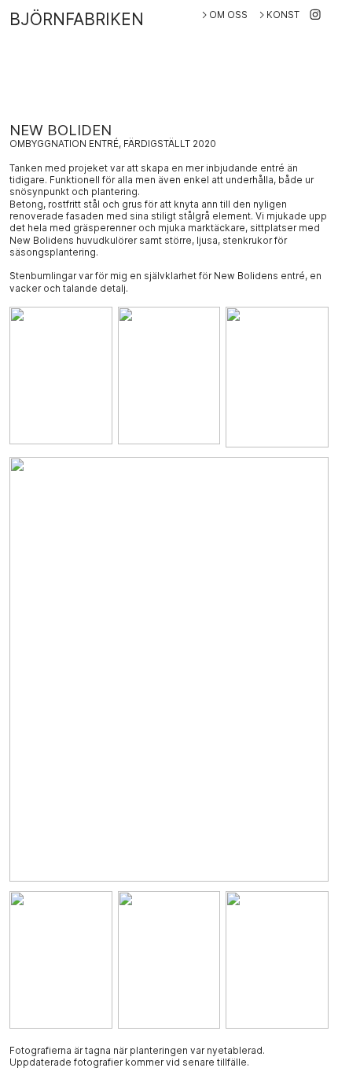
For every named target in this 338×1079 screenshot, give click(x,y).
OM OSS (228, 14)
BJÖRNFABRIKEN (76, 19)
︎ (315, 14)
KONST (282, 14)
